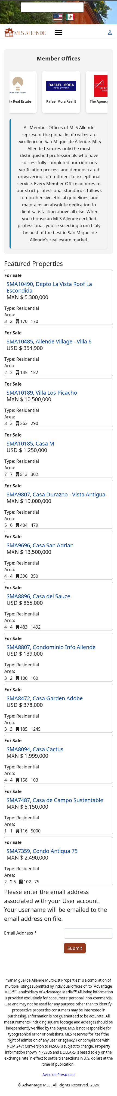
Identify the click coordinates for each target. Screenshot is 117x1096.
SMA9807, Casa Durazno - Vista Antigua (56, 494)
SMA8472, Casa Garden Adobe (45, 698)
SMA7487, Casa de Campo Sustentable (55, 800)
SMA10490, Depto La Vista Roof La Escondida (49, 287)
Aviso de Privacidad (58, 1074)
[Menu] (58, 32)
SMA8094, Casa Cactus (35, 749)
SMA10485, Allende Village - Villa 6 (49, 341)
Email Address (20, 933)
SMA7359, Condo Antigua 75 (42, 851)
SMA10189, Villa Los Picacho (42, 392)
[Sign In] (110, 33)
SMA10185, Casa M (30, 443)
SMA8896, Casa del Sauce (38, 596)
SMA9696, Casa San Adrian (40, 545)
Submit (74, 948)
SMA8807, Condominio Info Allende (51, 647)
